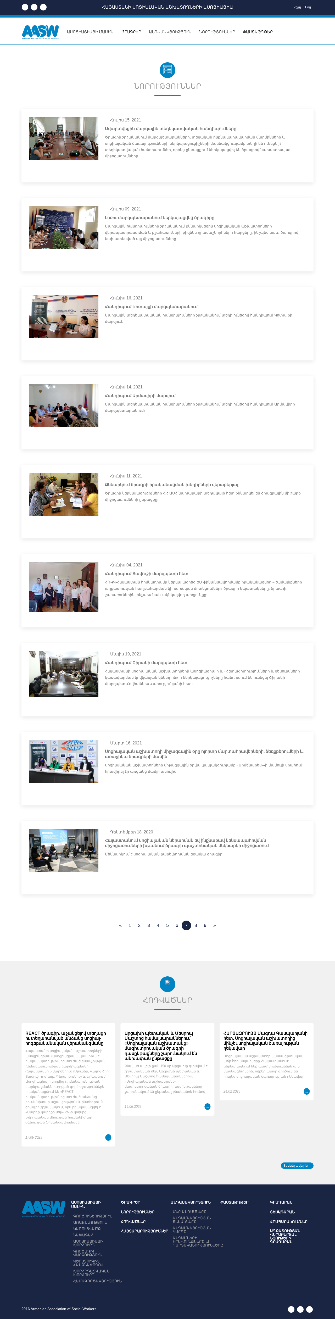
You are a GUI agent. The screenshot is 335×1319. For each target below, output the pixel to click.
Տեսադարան (282, 1212)
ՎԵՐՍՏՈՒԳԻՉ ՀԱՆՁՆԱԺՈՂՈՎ (88, 1263)
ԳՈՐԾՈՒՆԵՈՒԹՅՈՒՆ (92, 1216)
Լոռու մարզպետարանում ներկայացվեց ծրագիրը (159, 217)
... (108, 1137)
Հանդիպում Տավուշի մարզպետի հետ (146, 573)
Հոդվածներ (133, 1221)
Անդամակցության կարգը (192, 1229)
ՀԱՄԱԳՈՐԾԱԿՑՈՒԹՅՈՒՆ (97, 1281)
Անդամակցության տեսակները (192, 1219)
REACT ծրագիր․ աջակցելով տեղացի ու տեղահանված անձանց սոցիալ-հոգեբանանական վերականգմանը (65, 1038)
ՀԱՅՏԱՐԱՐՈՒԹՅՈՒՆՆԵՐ (144, 1231)
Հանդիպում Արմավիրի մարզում (140, 395)
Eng (308, 7)
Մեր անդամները (189, 1212)
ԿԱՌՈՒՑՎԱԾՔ (87, 1229)
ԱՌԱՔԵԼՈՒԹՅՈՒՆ (90, 1222)
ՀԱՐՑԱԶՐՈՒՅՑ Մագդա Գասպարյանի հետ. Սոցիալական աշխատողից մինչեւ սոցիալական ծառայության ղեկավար (266, 1041)
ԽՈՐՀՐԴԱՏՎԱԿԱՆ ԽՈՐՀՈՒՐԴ (91, 1273)
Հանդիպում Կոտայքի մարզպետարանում (151, 306)
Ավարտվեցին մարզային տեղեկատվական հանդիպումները (170, 128)
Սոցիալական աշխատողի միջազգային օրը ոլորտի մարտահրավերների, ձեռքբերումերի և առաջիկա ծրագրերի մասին (204, 754)
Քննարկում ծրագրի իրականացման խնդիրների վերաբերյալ (171, 484)
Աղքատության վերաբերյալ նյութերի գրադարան (285, 1236)
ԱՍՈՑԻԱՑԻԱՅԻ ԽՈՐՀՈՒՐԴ (88, 1243)
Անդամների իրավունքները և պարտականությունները (198, 1241)
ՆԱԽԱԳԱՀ (83, 1235)
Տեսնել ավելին (296, 1165)
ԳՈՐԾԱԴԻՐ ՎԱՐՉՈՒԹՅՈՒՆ (87, 1253)
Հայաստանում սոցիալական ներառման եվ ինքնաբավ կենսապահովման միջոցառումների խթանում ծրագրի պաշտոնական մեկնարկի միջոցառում (187, 843)
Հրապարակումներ (289, 1221)
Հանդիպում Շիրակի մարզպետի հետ (146, 662)
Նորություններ (137, 1212)
